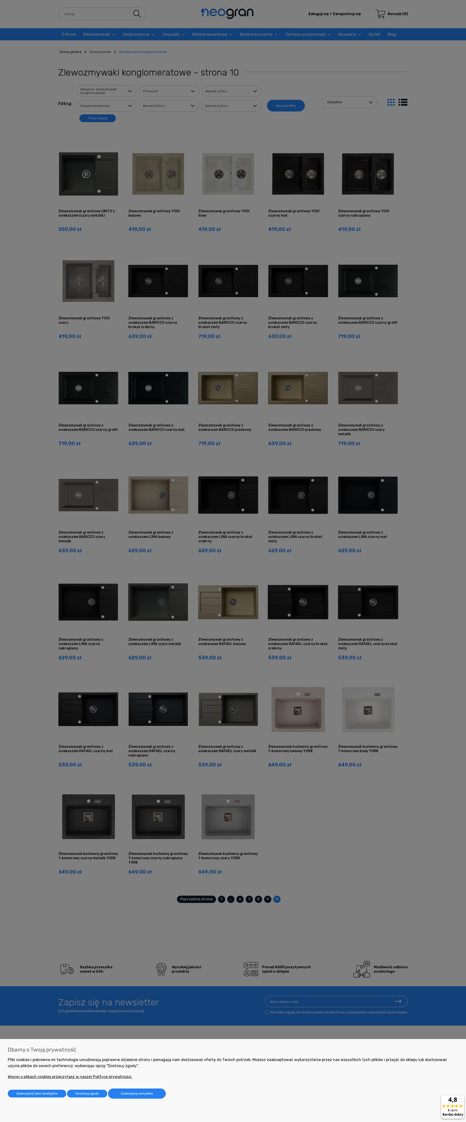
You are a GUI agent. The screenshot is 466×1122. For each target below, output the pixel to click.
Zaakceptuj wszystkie (137, 1093)
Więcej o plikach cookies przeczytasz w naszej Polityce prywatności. (70, 1076)
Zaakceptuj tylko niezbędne (37, 1093)
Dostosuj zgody (87, 1093)
